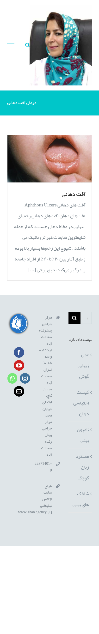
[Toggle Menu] (11, 45)
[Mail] (19, 391)
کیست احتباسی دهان (81, 402)
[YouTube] (19, 365)
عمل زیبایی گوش (83, 365)
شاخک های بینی (81, 499)
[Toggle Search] (27, 44)
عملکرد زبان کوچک (82, 467)
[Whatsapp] (12, 378)
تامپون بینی (83, 435)
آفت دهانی (74, 194)
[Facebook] (19, 352)
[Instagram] (25, 378)
